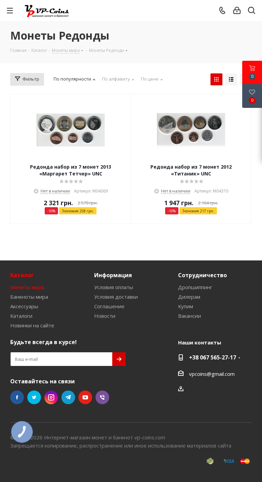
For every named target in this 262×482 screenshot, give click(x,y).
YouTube (85, 397)
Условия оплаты (113, 287)
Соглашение (109, 306)
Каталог (22, 275)
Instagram (51, 397)
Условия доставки (116, 296)
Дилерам (189, 296)
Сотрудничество (202, 275)
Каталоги (21, 315)
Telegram (68, 397)
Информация (113, 275)
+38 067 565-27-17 (212, 357)
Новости (104, 315)
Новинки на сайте (32, 325)
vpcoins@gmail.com (212, 373)
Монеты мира (27, 287)
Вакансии (189, 315)
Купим (185, 306)
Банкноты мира (29, 296)
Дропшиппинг (195, 287)
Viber (102, 397)
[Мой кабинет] (237, 10)
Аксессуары (24, 306)
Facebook (17, 397)
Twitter (34, 397)
